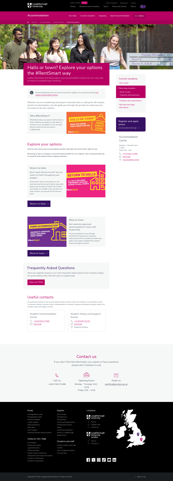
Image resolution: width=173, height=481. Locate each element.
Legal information (33, 448)
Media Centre (61, 435)
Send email (37, 324)
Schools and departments (66, 422)
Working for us (62, 417)
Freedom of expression (35, 461)
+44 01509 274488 (130, 154)
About (133, 6)
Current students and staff (66, 445)
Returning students (73, 22)
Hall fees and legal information (127, 106)
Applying (102, 16)
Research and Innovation (89, 6)
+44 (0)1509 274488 (41, 321)
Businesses (124, 3)
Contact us (95, 427)
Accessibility (31, 443)
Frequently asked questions (129, 95)
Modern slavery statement (36, 453)
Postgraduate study (34, 417)
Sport (106, 6)
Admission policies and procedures (39, 432)
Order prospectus (33, 425)
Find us (93, 422)
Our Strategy (61, 414)
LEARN (59, 448)
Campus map (95, 424)
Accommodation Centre (131, 160)
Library (59, 427)
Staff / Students (111, 3)
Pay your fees (62, 453)
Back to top (141, 477)
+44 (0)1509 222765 (82, 321)
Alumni (133, 3)
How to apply (32, 430)
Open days (31, 427)
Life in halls (123, 83)
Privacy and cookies (34, 445)
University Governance (65, 430)
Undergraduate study (34, 414)
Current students (87, 16)
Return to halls (125, 92)
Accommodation (45, 22)
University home (28, 22)
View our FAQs (36, 282)
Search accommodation (119, 16)
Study (72, 6)
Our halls (72, 16)
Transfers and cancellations (130, 100)
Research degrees (33, 419)
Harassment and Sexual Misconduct (40, 456)
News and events (119, 6)
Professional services (64, 425)
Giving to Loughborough (65, 432)
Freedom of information (35, 458)
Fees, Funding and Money (66, 450)
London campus (32, 422)
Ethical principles (33, 450)
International (61, 419)
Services (34, 22)
